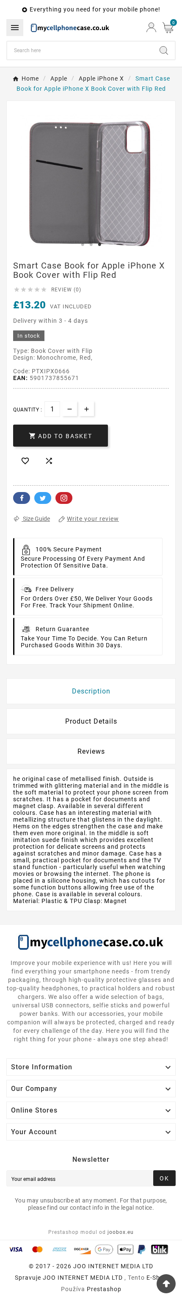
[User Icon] (151, 27)
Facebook (21, 498)
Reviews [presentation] (91, 751)
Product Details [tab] (91, 721)
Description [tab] (91, 691)
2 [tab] (91, 245)
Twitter (42, 498)
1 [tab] (82, 245)
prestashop (104, 1289)
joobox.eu (121, 1232)
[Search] (164, 50)
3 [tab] (99, 245)
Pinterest (63, 498)
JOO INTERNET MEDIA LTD (83, 1277)
